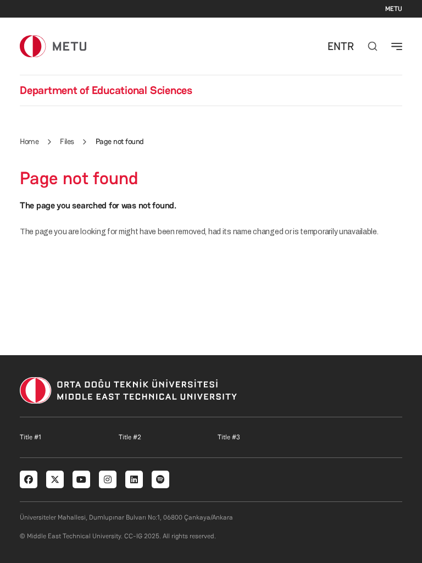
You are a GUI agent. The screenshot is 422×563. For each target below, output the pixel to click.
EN (334, 46)
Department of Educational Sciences (106, 90)
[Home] (53, 46)
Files (67, 141)
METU (393, 8)
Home (29, 141)
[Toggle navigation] (396, 46)
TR (347, 46)
